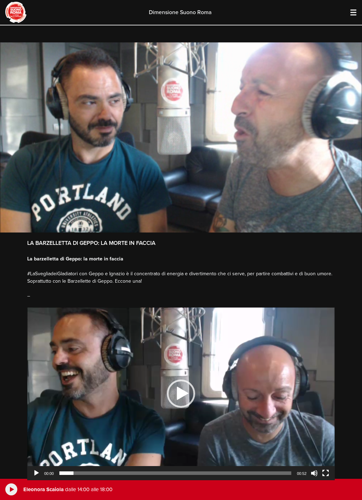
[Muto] (314, 473)
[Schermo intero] (325, 473)
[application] (181, 393)
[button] (181, 394)
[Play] (36, 473)
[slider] (175, 473)
